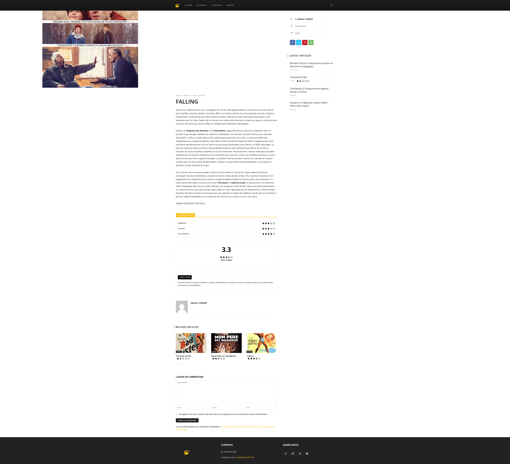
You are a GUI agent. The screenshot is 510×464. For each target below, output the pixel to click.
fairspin (293, 109)
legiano (293, 95)
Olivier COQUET (199, 303)
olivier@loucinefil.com (245, 457)
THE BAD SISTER (183, 356)
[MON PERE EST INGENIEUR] (226, 343)
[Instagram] (292, 453)
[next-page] (181, 364)
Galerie (230, 5)
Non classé (294, 70)
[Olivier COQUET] (182, 307)
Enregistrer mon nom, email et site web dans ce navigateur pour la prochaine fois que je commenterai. (223, 414)
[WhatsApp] (311, 42)
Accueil (188, 5)
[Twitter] (298, 42)
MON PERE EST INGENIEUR (223, 356)
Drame (194, 95)
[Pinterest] (304, 42)
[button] (331, 5)
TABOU (250, 356)
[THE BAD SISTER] (191, 343)
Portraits (217, 5)
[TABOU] (261, 343)
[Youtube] (307, 453)
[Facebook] (292, 42)
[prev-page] (177, 364)
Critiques (201, 5)
